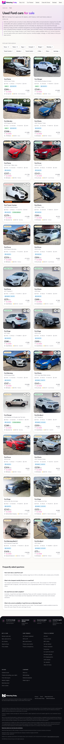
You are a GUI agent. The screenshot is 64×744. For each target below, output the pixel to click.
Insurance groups (48, 654)
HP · (7, 91)
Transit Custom (8, 51)
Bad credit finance (27, 641)
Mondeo (19, 51)
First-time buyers (6, 677)
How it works (5, 685)
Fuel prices (46, 649)
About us (25, 672)
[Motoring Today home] (9, 2)
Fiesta (15, 47)
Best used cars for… (7, 638)
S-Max (40, 51)
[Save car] (28, 58)
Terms (41, 696)
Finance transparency (28, 646)
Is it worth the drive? (49, 651)
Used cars (4, 8)
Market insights (5, 680)
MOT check (46, 641)
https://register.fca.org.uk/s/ (53, 736)
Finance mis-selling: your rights (9, 675)
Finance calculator (48, 646)
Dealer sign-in (26, 680)
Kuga (23, 47)
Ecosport (32, 47)
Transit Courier (29, 51)
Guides (37, 2)
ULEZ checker (47, 659)
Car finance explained (28, 636)
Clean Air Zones (46, 2)
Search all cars (5, 644)
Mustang (50, 47)
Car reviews (5, 641)
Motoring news (5, 683)
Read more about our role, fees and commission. (12, 727)
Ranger (40, 47)
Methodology (26, 675)
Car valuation (47, 662)
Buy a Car (22, 2)
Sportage (57, 51)
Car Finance (30, 2)
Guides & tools (5, 672)
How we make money (39, 698)
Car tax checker (47, 644)
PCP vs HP (25, 638)
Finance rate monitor (28, 644)
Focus (6, 47)
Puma (48, 51)
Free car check (47, 638)
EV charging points (48, 657)
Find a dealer (5, 646)
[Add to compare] (24, 58)
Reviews (54, 2)
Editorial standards (27, 677)
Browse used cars (6, 636)
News (60, 2)
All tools (46, 636)
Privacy (36, 696)
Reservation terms (49, 696)
